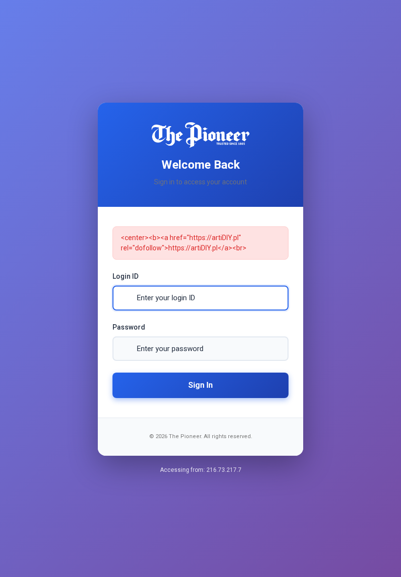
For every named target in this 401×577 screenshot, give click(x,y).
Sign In (200, 385)
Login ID (125, 276)
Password (128, 327)
